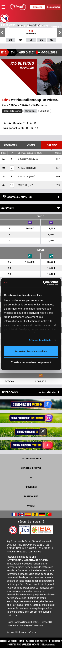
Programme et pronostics (8, 27)
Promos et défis (42, 27)
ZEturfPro (44, 111)
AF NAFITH (24, 168)
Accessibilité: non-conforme (21, 632)
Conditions (30, 111)
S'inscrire (37, 7)
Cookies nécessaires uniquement (31, 362)
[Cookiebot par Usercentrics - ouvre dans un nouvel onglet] (43, 283)
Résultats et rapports (24, 27)
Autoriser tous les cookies (31, 350)
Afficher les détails (40, 340)
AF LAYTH (23, 176)
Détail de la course (12, 111)
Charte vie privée (31, 468)
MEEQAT (23, 185)
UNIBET (31, 505)
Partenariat (31, 496)
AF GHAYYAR (25, 159)
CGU (31, 477)
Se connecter (53, 7)
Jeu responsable (31, 458)
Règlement (31, 487)
